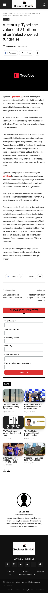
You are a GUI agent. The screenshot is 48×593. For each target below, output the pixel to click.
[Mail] (35, 478)
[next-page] (8, 470)
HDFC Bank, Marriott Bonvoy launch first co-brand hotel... (33, 406)
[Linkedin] (30, 478)
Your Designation (12, 329)
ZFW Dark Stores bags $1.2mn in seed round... (12, 433)
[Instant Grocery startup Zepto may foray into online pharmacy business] (13, 449)
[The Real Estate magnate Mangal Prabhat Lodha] (34, 422)
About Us (11, 571)
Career (26, 571)
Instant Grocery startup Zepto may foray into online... (11, 460)
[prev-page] (4, 470)
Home (5, 13)
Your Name (10, 321)
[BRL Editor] (4, 46)
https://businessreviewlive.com (24, 515)
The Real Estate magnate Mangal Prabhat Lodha (31, 433)
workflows (7, 176)
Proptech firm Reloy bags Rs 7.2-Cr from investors (36, 298)
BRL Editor (12, 46)
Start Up (12, 13)
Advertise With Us (27, 574)
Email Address (11, 355)
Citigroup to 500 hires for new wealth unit (33, 459)
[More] (37, 53)
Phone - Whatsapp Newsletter (17, 363)
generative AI (17, 96)
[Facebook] (21, 478)
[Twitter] (39, 478)
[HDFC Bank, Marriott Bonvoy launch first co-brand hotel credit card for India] (34, 395)
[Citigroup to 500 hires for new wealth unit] (34, 449)
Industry (8, 346)
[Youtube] (43, 478)
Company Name (11, 337)
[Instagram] (26, 478)
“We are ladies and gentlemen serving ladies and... (11, 406)
